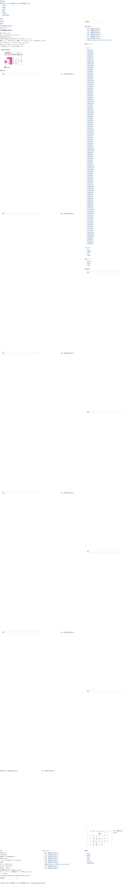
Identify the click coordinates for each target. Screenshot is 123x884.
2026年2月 (90, 57)
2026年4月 (90, 54)
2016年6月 (90, 243)
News (4, 5)
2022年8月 (90, 116)
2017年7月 (90, 219)
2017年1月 (90, 230)
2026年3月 (90, 56)
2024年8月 (90, 88)
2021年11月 (90, 131)
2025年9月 (90, 67)
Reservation (6, 15)
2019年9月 (90, 171)
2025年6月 (90, 71)
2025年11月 (90, 63)
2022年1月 (90, 128)
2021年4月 (90, 143)
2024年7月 (90, 90)
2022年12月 (90, 111)
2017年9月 (90, 215)
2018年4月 (90, 202)
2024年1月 (90, 99)
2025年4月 (90, 75)
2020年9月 (90, 152)
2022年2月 (90, 126)
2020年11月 (90, 148)
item (88, 253)
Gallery (89, 251)
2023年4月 (90, 107)
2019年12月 (90, 165)
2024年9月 (90, 86)
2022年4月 (90, 122)
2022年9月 (90, 114)
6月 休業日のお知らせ (67, 213)
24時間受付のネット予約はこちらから (11, 870)
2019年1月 (90, 184)
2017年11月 (90, 211)
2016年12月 (90, 232)
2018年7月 (90, 196)
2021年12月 (90, 129)
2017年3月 (90, 226)
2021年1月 (90, 147)
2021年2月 (90, 145)
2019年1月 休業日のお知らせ (9, 770)
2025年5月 (90, 73)
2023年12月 (90, 101)
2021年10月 (90, 133)
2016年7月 (90, 241)
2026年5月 (90, 52)
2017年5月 (90, 222)
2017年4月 (90, 224)
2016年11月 (90, 234)
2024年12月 (90, 80)
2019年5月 (90, 179)
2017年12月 (90, 209)
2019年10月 (90, 169)
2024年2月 (90, 97)
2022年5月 (90, 120)
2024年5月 (90, 93)
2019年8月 (90, 173)
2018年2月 (90, 205)
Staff (4, 9)
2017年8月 (90, 217)
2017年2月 (90, 228)
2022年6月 (90, 118)
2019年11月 (90, 167)
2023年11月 (90, 103)
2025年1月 (90, 78)
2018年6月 (90, 198)
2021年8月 (90, 137)
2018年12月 (90, 186)
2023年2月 (90, 109)
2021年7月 (90, 139)
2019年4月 (90, 181)
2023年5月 (90, 105)
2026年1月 (90, 59)
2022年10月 (90, 112)
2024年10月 (90, 84)
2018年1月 (90, 207)
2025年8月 (90, 69)
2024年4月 (90, 95)
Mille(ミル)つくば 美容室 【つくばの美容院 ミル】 (15, 883)
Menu (4, 7)
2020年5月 (90, 158)
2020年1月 (90, 164)
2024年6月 (90, 92)
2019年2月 (90, 183)
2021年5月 (90, 141)
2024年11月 (90, 82)
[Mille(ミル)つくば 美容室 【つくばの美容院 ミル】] (15, 3)
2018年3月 (90, 203)
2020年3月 (90, 162)
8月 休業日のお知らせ (93, 28)
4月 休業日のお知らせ (67, 492)
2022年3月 (90, 124)
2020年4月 (90, 160)
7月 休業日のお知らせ (67, 74)
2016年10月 (90, 236)
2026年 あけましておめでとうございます (99, 40)
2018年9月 (90, 192)
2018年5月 (90, 200)
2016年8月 (90, 239)
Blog (4, 11)
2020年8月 (90, 154)
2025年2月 (90, 76)
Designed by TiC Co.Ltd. (38, 883)
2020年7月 (90, 156)
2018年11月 (90, 188)
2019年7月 (90, 175)
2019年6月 (90, 177)
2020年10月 (90, 150)
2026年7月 (90, 50)
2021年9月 (90, 135)
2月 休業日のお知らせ (6, 25)
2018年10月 (90, 190)
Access (5, 13)
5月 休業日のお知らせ (67, 353)
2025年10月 (90, 65)
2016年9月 (90, 238)
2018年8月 (90, 194)
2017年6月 (90, 220)
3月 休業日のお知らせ (67, 632)
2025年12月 (90, 61)
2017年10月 (90, 213)
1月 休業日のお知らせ (51, 868)
